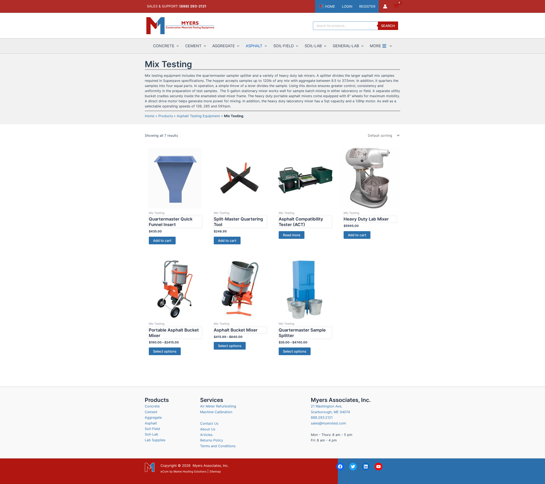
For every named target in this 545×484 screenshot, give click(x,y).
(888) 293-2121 (192, 6)
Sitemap (215, 471)
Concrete (152, 406)
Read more (291, 235)
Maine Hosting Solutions (190, 471)
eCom (165, 471)
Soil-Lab (151, 434)
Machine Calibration (216, 412)
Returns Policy (211, 440)
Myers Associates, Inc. (210, 465)
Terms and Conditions (217, 446)
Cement (151, 412)
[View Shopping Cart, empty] (396, 6)
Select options (164, 351)
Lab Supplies (155, 440)
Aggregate (153, 417)
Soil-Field (152, 429)
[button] (176, 46)
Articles (206, 435)
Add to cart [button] (162, 240)
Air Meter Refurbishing (218, 406)
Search (388, 26)
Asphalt (151, 423)
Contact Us (209, 423)
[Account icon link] (385, 6)
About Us (207, 429)
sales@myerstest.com (328, 423)
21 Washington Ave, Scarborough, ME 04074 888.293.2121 (330, 412)
